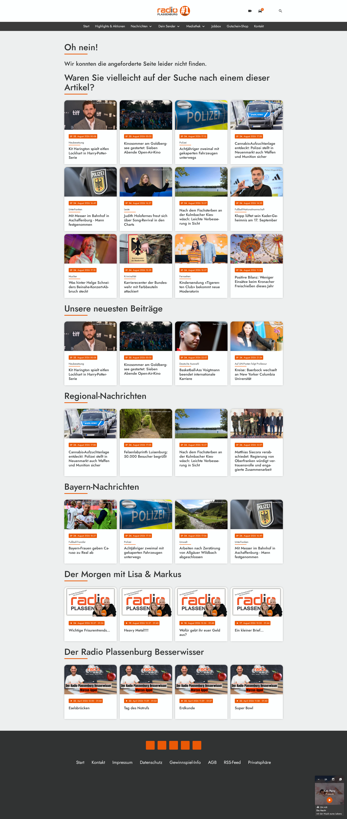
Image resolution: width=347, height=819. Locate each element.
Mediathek (193, 26)
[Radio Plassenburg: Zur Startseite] (173, 11)
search (280, 11)
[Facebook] (75, 11)
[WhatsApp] (68, 11)
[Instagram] (82, 11)
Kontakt (259, 26)
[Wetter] (270, 11)
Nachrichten (139, 26)
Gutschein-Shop (237, 26)
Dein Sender (166, 26)
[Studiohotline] (97, 11)
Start (86, 26)
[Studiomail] (89, 11)
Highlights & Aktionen (110, 26)
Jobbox (216, 26)
